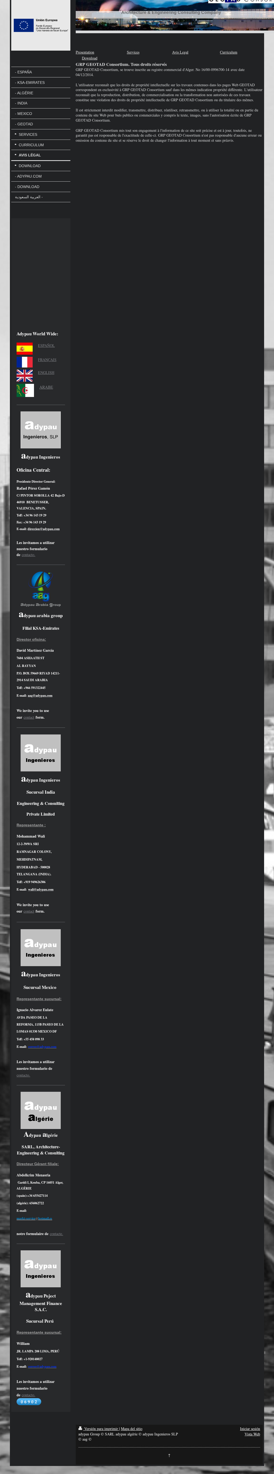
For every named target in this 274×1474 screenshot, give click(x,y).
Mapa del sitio (131, 1428)
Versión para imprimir (101, 1428)
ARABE (46, 387)
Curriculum (228, 52)
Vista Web (252, 1434)
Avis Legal (180, 52)
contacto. (28, 554)
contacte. (56, 1233)
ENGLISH (46, 372)
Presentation (85, 52)
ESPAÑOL (46, 345)
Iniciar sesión (250, 1428)
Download (89, 58)
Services (133, 52)
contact (29, 717)
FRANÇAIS (47, 359)
